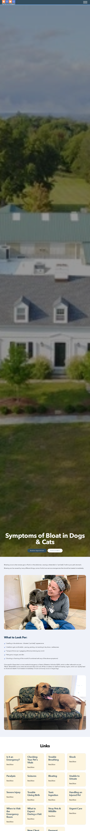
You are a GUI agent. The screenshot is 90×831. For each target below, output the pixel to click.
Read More (10, 764)
